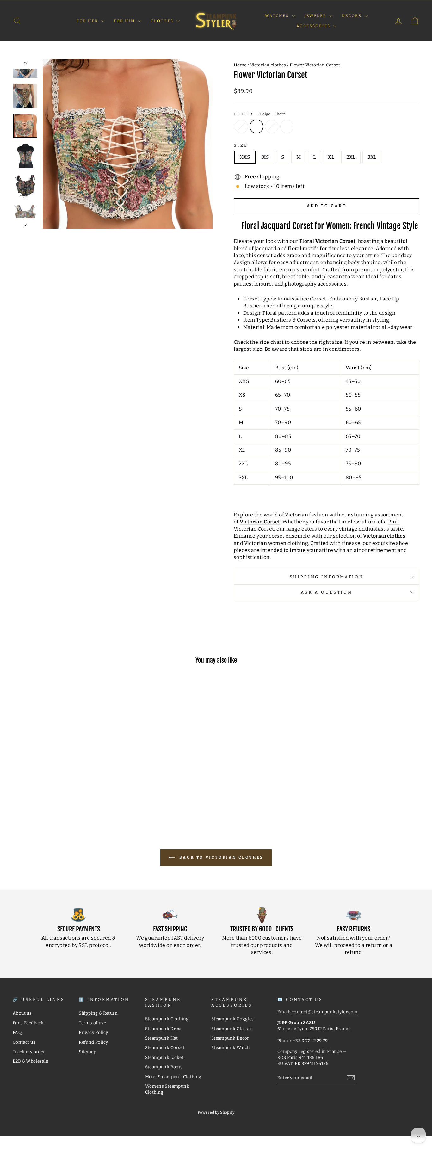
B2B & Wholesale (30, 1061)
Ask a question (326, 592)
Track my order (29, 1051)
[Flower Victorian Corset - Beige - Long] (48, 796)
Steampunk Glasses (232, 1028)
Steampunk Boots (164, 1067)
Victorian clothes (268, 65)
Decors (352, 16)
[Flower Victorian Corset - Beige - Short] (57, 796)
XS (265, 157)
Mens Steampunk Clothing (173, 1076)
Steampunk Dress (164, 1028)
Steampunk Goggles (232, 1019)
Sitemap (87, 1051)
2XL (350, 157)
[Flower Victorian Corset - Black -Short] (74, 796)
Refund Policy (93, 1042)
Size (241, 145)
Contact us (24, 1042)
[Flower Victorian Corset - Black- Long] (65, 796)
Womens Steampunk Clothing (167, 1089)
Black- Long (271, 126)
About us (22, 1013)
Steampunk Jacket (164, 1057)
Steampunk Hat (161, 1038)
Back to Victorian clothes (220, 857)
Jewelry (316, 16)
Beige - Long (241, 126)
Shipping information (327, 576)
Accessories (314, 26)
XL (331, 157)
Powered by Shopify (216, 1112)
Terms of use (92, 1023)
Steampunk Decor (230, 1038)
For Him (125, 21)
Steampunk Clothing (167, 1019)
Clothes (163, 21)
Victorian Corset (260, 522)
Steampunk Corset (164, 1047)
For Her (88, 21)
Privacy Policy (93, 1032)
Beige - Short (256, 126)
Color (259, 114)
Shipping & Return (98, 1013)
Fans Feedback (28, 1023)
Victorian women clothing (276, 543)
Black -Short (287, 126)
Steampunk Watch (230, 1047)
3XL (371, 157)
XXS (245, 157)
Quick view (60, 768)
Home (240, 65)
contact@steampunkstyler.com (325, 1012)
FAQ (17, 1032)
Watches (277, 16)
